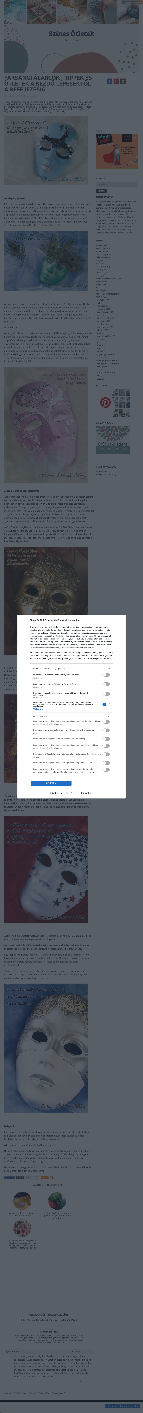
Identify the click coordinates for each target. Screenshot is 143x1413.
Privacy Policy (87, 793)
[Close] (119, 620)
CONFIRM (51, 783)
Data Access (71, 793)
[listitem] (71, 668)
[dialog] (71, 706)
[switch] (106, 675)
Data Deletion (56, 793)
